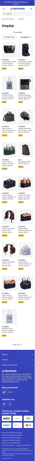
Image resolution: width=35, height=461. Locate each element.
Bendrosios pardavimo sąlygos (11, 437)
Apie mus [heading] (5, 360)
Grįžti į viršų (16, 344)
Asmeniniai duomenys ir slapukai (12, 434)
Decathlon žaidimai (8, 445)
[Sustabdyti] (31, 2)
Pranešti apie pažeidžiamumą (11, 442)
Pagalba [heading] (4, 354)
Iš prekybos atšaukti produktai (11, 439)
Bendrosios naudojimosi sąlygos (12, 432)
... (16, 19)
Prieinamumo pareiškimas (23, 445)
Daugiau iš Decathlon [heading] (9, 365)
